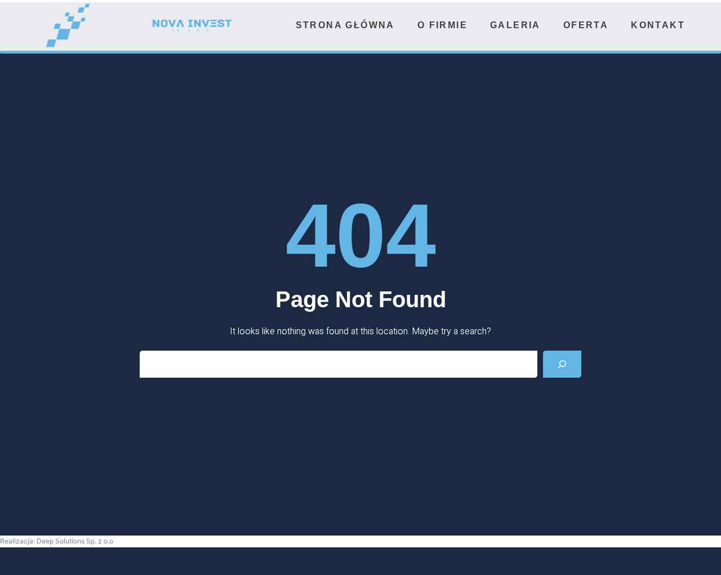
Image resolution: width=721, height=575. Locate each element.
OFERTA (585, 25)
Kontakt (658, 25)
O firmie (442, 25)
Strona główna (345, 25)
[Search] (562, 364)
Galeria (515, 25)
